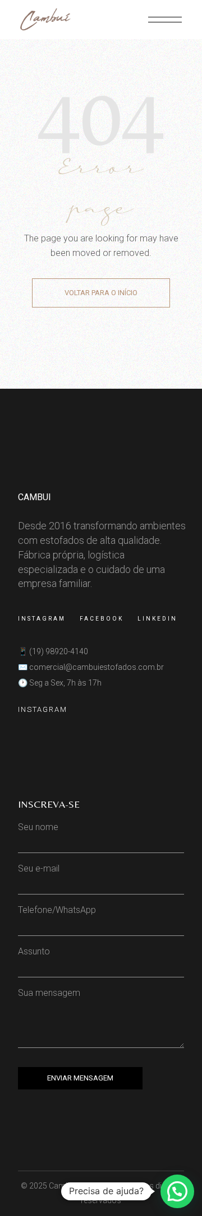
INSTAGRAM (42, 709)
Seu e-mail (38, 868)
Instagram (42, 619)
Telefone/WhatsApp (57, 910)
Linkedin (157, 619)
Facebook (101, 619)
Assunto (34, 951)
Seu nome (38, 827)
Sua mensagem (49, 992)
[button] (177, 1191)
